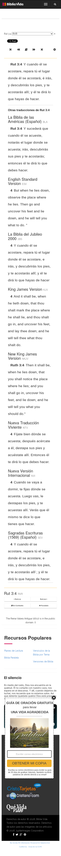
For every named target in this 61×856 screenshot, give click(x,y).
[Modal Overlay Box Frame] (29, 738)
